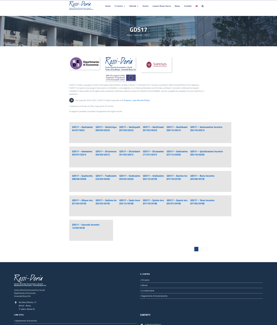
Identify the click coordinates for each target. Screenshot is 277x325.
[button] (203, 6)
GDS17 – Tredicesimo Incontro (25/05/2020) (111, 177)
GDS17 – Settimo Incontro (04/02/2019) (109, 201)
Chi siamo (145, 280)
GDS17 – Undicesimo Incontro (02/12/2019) (158, 177)
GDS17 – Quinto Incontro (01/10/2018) (155, 201)
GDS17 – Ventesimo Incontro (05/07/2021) (86, 153)
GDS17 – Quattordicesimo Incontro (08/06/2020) (90, 177)
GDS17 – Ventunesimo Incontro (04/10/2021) (206, 128)
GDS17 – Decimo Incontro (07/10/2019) (180, 177)
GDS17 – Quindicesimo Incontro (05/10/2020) (206, 153)
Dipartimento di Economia (26, 320)
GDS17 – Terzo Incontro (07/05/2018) (202, 201)
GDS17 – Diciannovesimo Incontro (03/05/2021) (113, 153)
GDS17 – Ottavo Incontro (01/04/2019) (85, 201)
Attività (144, 285)
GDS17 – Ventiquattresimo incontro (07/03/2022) (137, 128)
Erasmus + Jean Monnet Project (137, 100)
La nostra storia (147, 290)
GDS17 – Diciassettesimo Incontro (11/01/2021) (160, 153)
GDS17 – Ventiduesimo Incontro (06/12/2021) (183, 128)
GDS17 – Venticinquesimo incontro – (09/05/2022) (114, 128)
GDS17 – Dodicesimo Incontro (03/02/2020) (134, 177)
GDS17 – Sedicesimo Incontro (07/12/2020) (182, 153)
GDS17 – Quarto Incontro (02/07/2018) (179, 201)
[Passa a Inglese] (197, 6)
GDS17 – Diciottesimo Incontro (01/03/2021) (135, 153)
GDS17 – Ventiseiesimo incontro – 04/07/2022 (89, 128)
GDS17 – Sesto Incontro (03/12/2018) (131, 201)
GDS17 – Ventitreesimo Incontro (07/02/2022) (159, 128)
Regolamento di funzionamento (154, 295)
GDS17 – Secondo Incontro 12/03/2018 (85, 226)
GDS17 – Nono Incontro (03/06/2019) (202, 177)
